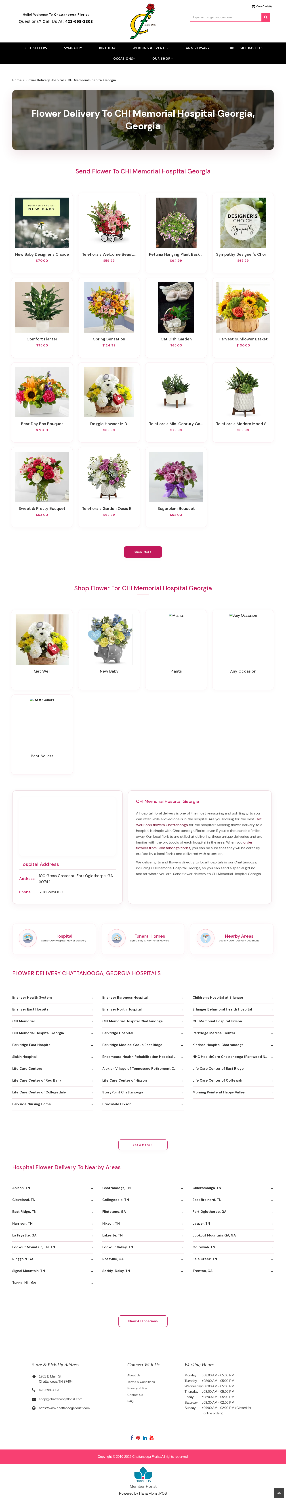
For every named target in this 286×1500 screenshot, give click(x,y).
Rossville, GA (113, 1259)
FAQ (130, 1401)
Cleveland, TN (23, 1200)
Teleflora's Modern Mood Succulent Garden (243, 423)
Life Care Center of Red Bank (36, 1080)
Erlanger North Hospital (122, 1009)
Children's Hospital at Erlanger (218, 997)
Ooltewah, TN (204, 1247)
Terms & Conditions (141, 1382)
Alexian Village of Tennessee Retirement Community (142, 1068)
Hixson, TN (111, 1223)
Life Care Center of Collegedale (39, 1092)
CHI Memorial (23, 1021)
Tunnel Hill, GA (24, 1283)
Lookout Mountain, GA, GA (214, 1235)
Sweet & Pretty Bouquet (42, 508)
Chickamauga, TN (207, 1188)
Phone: (25, 892)
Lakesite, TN (112, 1235)
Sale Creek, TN (205, 1259)
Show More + (143, 1145)
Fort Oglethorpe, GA (209, 1211)
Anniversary (198, 48)
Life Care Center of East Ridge (218, 1068)
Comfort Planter (42, 339)
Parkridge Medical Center (214, 1033)
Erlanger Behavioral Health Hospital (222, 1009)
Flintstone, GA (114, 1211)
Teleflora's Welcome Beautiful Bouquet (109, 254)
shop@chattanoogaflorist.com (60, 1399)
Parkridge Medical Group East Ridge (132, 1045)
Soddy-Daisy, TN (116, 1271)
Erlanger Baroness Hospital (125, 997)
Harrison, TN (22, 1223)
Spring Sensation (109, 339)
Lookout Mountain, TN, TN (33, 1247)
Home (17, 80)
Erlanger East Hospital (30, 1009)
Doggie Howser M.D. (109, 423)
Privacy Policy (137, 1388)
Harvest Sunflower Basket (243, 339)
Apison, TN (21, 1188)
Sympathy (73, 48)
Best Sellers (35, 48)
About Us (133, 1375)
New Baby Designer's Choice (42, 254)
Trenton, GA (202, 1271)
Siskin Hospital (24, 1057)
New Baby (109, 671)
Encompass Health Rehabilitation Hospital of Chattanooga (142, 1057)
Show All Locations (143, 1321)
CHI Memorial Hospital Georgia (38, 1033)
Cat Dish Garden (176, 339)
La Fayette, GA (24, 1235)
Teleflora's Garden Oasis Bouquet (109, 508)
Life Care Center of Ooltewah (217, 1080)
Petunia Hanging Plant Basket (176, 254)
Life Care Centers (27, 1068)
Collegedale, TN (115, 1200)
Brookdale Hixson (116, 1104)
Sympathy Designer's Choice (243, 254)
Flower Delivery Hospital (45, 80)
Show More (143, 552)
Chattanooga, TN (116, 1188)
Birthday (107, 48)
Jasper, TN (201, 1223)
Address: (27, 878)
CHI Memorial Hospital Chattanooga (132, 1021)
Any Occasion (243, 671)
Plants (176, 671)
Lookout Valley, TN (117, 1247)
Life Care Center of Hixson (124, 1080)
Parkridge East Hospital (31, 1045)
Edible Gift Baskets (245, 48)
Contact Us (135, 1395)
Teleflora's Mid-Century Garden (176, 423)
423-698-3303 (49, 1390)
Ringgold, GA (22, 1259)
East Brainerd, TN (207, 1200)
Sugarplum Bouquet (176, 508)
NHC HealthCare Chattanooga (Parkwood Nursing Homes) (233, 1057)
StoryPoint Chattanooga (122, 1092)
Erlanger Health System (32, 997)
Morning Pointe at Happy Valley (219, 1092)
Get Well (42, 671)
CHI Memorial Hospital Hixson (217, 1021)
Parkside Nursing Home (31, 1104)
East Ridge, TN (24, 1211)
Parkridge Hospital (117, 1033)
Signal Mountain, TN (28, 1271)
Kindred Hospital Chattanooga (218, 1045)
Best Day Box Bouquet (42, 423)
